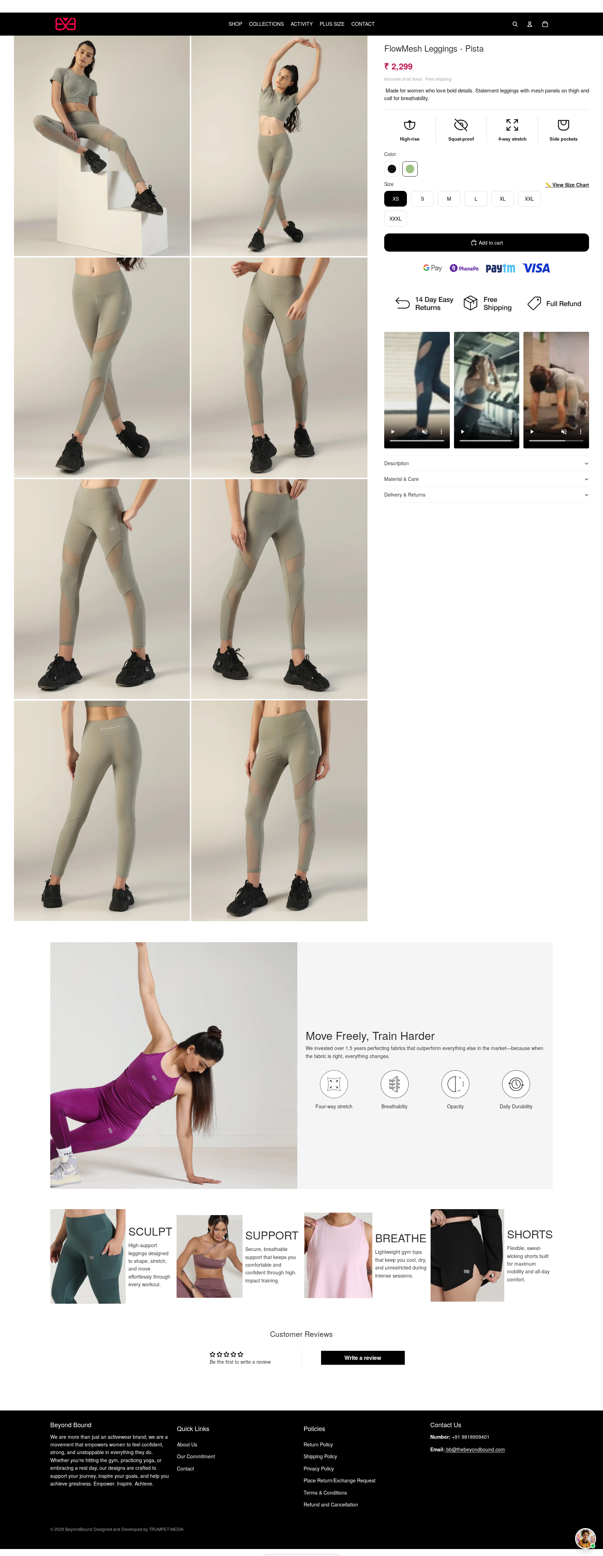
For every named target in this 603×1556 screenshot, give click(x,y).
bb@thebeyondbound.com (475, 1448)
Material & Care (401, 478)
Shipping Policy (320, 1456)
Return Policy (318, 1443)
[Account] (529, 24)
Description (396, 463)
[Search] (515, 24)
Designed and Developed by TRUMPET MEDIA (138, 1529)
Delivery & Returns (404, 494)
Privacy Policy (319, 1468)
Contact (185, 1468)
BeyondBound (78, 1529)
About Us (187, 1443)
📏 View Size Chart (567, 184)
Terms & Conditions (325, 1492)
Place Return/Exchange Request (339, 1480)
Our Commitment (196, 1456)
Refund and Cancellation (331, 1504)
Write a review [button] (362, 1358)
